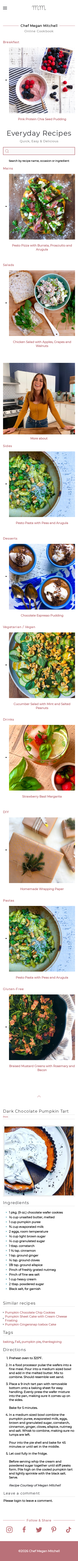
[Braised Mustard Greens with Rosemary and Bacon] (42, 1027)
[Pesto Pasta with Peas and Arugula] (42, 484)
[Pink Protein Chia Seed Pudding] (42, 80)
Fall (17, 1342)
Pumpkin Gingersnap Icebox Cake (30, 1324)
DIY (6, 812)
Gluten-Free (13, 989)
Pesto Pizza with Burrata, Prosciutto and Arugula (42, 247)
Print (5, 1117)
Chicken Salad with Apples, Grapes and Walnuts (42, 344)
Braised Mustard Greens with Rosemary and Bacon (42, 1068)
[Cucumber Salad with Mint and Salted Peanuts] (42, 665)
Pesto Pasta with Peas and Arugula (42, 523)
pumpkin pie (31, 1342)
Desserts (10, 538)
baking (8, 1342)
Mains (8, 168)
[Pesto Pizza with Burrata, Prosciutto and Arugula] (42, 206)
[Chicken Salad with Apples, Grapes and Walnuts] (42, 303)
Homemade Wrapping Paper (42, 889)
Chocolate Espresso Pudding (42, 615)
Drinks (8, 719)
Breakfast (11, 42)
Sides (7, 446)
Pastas (8, 900)
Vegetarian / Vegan (19, 627)
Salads (8, 265)
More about (39, 438)
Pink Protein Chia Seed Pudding (42, 119)
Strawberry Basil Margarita (42, 796)
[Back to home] (39, 8)
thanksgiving (52, 1342)
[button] (5, 8)
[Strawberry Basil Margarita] (42, 757)
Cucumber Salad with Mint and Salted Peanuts (42, 706)
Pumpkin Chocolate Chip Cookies (30, 1312)
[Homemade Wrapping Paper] (42, 850)
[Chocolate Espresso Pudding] (42, 576)
